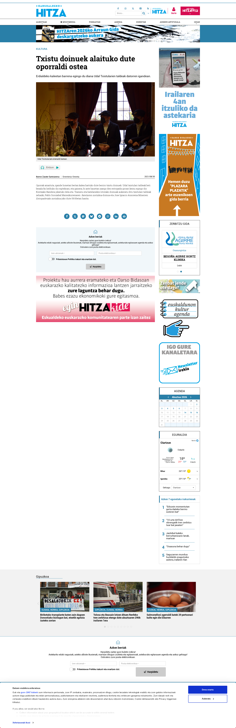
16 (197, 413)
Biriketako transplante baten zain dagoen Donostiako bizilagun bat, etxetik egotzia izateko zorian (62, 617)
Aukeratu (206, 698)
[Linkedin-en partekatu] (116, 216)
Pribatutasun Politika (65, 259)
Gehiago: (167, 488)
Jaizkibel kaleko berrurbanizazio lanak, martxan (177, 536)
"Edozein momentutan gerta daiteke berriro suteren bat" (178, 509)
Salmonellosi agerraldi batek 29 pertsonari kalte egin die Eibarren (170, 616)
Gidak (197, 22)
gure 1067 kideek (29, 692)
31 (187, 404)
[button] (183, 487)
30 (154, 177)
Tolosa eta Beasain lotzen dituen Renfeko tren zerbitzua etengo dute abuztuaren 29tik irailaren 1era (117, 617)
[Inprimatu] (124, 216)
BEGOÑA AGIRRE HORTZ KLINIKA (179, 258)
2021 (146, 177)
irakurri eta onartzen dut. (76, 259)
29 (175, 404)
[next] (190, 397)
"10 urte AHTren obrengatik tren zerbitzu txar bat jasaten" (178, 522)
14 (185, 413)
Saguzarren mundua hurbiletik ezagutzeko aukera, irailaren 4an (177, 557)
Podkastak (94, 22)
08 (151, 177)
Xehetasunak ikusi (21, 722)
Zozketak (141, 22)
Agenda (118, 22)
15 (191, 413)
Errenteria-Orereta (71, 177)
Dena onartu (208, 689)
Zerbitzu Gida (179, 223)
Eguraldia (179, 434)
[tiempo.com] (197, 440)
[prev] (168, 397)
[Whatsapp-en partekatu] (107, 216)
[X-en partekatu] (75, 216)
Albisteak (41, 22)
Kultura (41, 48)
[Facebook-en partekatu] (67, 216)
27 (163, 404)
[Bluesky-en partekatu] (91, 216)
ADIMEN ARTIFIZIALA (170, 22)
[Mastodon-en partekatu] (83, 216)
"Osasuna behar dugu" (178, 546)
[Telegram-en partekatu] (99, 216)
